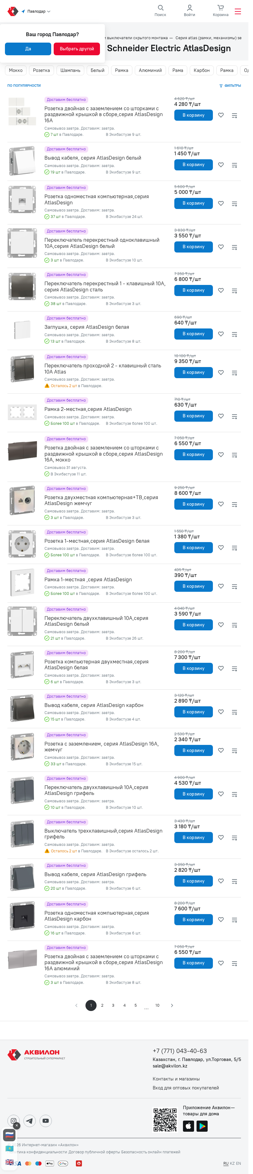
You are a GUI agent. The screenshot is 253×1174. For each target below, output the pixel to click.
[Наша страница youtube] (45, 1121)
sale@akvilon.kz (170, 1066)
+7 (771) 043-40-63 (180, 1051)
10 (158, 1005)
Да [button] (28, 49)
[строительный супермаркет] (13, 11)
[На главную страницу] (37, 1069)
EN (238, 1163)
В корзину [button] (194, 115)
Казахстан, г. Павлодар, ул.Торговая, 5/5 (197, 1059)
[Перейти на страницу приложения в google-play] (202, 1127)
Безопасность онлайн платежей (150, 1152)
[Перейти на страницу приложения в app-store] (188, 1127)
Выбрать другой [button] (77, 49)
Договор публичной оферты (94, 1152)
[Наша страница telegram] (29, 1121)
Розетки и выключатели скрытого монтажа (128, 38)
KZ (232, 1163)
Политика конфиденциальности (37, 1152)
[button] (171, 1005)
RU (226, 1163)
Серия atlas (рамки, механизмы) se (209, 38)
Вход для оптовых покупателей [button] (186, 1088)
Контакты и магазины (176, 1079)
